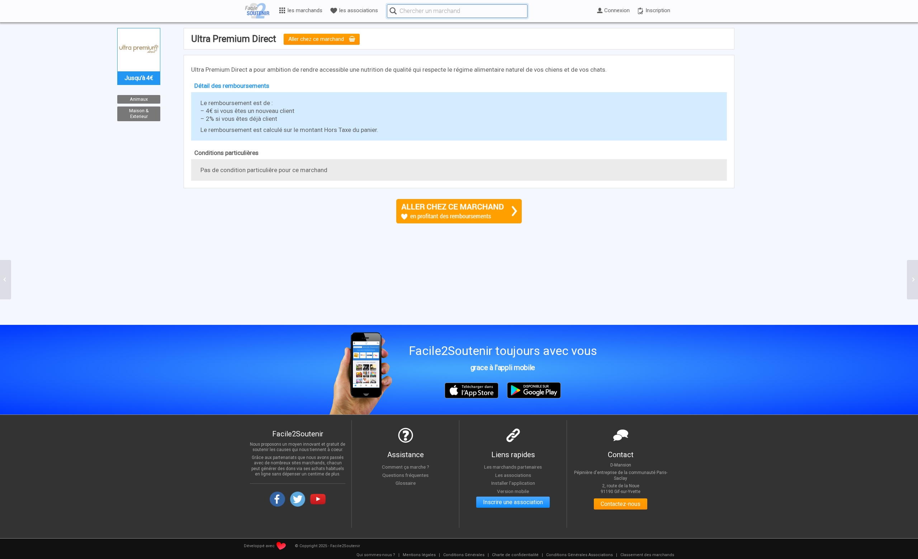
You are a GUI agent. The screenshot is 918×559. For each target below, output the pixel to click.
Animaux (139, 99)
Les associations (513, 475)
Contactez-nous (620, 504)
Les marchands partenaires (513, 467)
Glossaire (406, 483)
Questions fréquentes (405, 475)
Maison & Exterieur (139, 113)
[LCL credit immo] (5, 279)
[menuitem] (376, 555)
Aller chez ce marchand (316, 39)
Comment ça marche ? (405, 467)
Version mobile (513, 491)
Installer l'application (513, 483)
